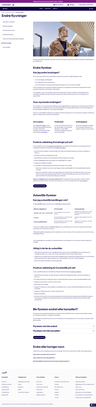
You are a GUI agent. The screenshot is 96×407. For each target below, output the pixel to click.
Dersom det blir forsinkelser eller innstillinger (13, 38)
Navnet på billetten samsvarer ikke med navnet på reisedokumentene (51, 361)
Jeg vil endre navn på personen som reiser (43, 354)
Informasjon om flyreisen (10, 12)
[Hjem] (6, 5)
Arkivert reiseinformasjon (9, 30)
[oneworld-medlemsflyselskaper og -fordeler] (13, 5)
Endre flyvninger (6, 43)
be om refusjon (83, 180)
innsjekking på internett (54, 146)
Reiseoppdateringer (8, 26)
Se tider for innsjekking (60, 147)
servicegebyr (44, 132)
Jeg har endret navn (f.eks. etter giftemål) (43, 357)
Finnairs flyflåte (6, 47)
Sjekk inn (55, 8)
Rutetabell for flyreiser (8, 34)
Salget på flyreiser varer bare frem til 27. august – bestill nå (48, 1)
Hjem (3, 12)
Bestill (41, 8)
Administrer (48, 8)
